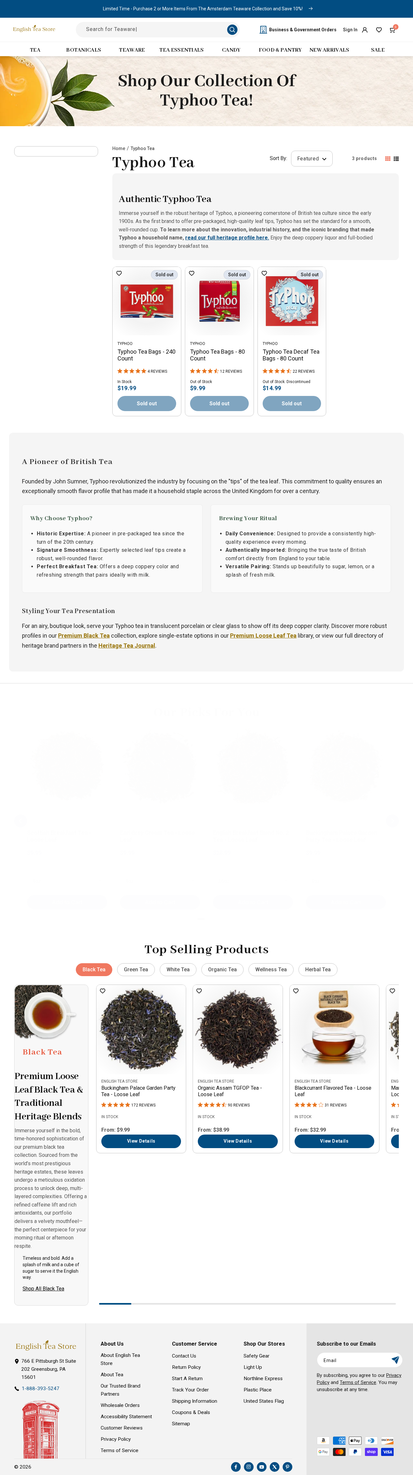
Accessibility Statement (126, 1416)
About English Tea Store (120, 1359)
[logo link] (45, 1345)
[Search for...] (232, 30)
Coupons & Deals (191, 1412)
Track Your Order (190, 1390)
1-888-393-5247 (40, 1388)
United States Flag (264, 1401)
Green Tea (136, 969)
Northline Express (263, 1378)
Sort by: (278, 159)
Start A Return (187, 1378)
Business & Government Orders (303, 29)
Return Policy (186, 1367)
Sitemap (181, 1424)
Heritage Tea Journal (126, 645)
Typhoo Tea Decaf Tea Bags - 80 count (291, 355)
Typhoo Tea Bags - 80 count (217, 355)
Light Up (253, 1367)
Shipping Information (194, 1401)
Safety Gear (256, 1356)
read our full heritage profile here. (227, 238)
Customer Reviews (122, 1428)
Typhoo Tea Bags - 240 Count (146, 355)
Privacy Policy (116, 1439)
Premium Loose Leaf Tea (263, 635)
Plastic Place (258, 1390)
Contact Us (184, 1356)
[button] (393, 30)
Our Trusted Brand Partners (120, 1390)
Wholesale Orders (120, 1405)
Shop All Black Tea (43, 1289)
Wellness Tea (271, 969)
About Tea (112, 1375)
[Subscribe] (395, 1360)
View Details (141, 1141)
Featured (308, 159)
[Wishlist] (379, 30)
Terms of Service (119, 1450)
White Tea (178, 969)
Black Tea (94, 969)
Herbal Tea (318, 969)
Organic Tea (222, 969)
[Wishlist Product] (119, 274)
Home (118, 148)
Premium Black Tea (84, 635)
